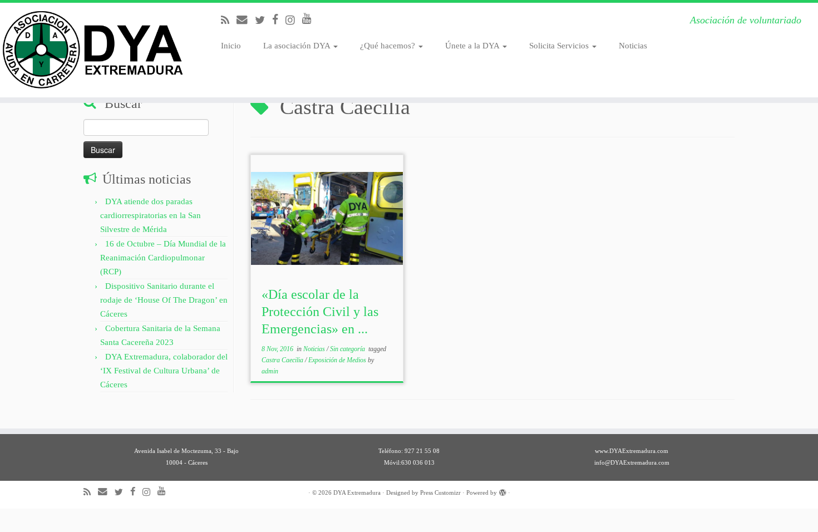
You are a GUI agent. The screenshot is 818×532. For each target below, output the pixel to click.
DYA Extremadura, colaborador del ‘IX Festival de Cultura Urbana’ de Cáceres (164, 370)
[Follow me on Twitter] (263, 20)
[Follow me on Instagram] (293, 20)
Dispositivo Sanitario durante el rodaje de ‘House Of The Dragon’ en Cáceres (164, 300)
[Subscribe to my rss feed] (228, 20)
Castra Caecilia (283, 360)
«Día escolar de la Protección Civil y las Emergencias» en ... (320, 311)
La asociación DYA (297, 45)
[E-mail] (245, 20)
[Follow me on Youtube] (310, 18)
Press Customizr (440, 492)
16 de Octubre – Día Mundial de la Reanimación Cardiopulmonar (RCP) (163, 257)
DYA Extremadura (357, 492)
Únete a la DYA (473, 45)
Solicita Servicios (560, 45)
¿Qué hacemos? (388, 45)
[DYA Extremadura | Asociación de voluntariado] (94, 50)
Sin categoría (348, 349)
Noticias (633, 45)
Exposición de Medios (338, 360)
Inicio (231, 45)
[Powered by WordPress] (502, 491)
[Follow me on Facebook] (278, 20)
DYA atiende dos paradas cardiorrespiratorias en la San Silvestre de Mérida (150, 215)
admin (270, 371)
